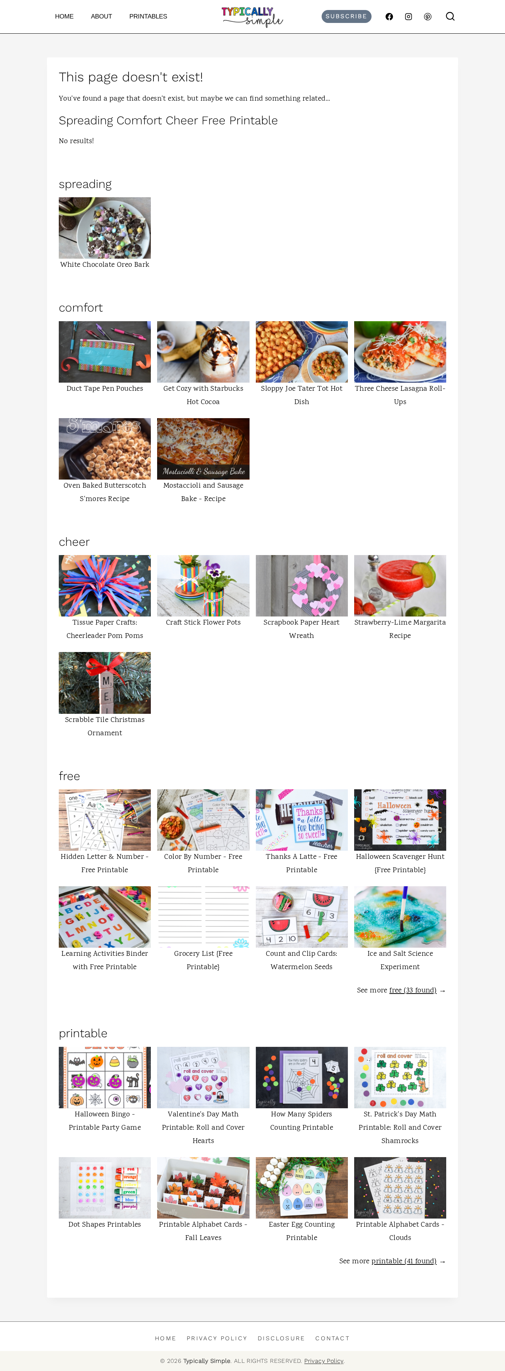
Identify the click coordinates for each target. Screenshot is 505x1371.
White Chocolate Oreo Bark (105, 265)
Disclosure (281, 1338)
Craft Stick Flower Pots (203, 623)
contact (332, 1338)
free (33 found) (413, 990)
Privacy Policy (217, 1338)
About (101, 16)
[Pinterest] (427, 16)
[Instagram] (408, 16)
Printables (148, 16)
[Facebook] (389, 16)
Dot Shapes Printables (104, 1225)
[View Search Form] (450, 17)
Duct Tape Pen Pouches (105, 389)
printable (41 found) (404, 1261)
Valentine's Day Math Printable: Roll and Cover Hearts (203, 1128)
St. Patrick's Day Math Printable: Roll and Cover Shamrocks (400, 1128)
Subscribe (346, 16)
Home (64, 16)
